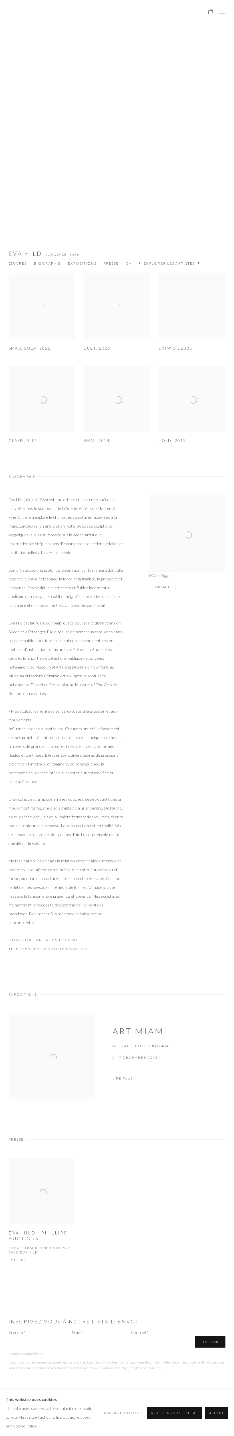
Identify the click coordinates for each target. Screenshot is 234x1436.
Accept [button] (216, 1413)
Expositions (82, 263)
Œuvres (18, 263)
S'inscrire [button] (210, 1342)
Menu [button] (221, 12)
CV (129, 263)
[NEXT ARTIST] (198, 263)
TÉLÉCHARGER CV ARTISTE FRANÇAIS (48, 950)
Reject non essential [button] (174, 1413)
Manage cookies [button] (124, 1413)
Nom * (77, 1332)
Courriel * (140, 1332)
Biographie (47, 263)
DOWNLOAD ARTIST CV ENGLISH (43, 941)
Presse (111, 263)
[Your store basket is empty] (210, 12)
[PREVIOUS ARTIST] (140, 263)
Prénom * (17, 1332)
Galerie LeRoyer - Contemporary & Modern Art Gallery (48, 12)
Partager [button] (163, 587)
